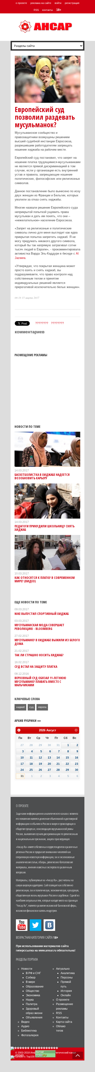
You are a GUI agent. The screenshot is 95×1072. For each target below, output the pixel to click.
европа (42, 707)
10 (22, 757)
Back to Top (77, 1055)
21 (58, 763)
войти (58, 3)
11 (31, 757)
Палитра (31, 1004)
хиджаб (20, 707)
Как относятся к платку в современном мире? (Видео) (45, 579)
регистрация (72, 3)
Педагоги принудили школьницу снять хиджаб (44, 528)
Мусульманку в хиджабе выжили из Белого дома (47, 642)
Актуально (63, 968)
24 (22, 769)
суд (31, 707)
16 (76, 757)
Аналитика (68, 973)
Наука (30, 999)
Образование (35, 986)
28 (58, 769)
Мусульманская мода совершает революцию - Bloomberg (39, 627)
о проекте (21, 3)
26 (40, 769)
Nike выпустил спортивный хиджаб (42, 613)
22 (67, 763)
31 (22, 776)
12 (40, 757)
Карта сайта (64, 1021)
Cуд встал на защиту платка (36, 666)
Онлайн (66, 995)
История (66, 991)
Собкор (31, 977)
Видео (25, 1021)
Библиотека (29, 1030)
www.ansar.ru (47, 950)
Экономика (33, 995)
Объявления (34, 1017)
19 (40, 763)
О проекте (62, 999)
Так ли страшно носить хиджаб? (39, 655)
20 (49, 763)
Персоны (67, 977)
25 (31, 769)
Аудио (25, 1026)
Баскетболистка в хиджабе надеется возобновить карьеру (42, 476)
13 (49, 757)
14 (58, 757)
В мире (30, 982)
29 (67, 769)
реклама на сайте (40, 3)
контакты (47, 10)
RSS (36, 10)
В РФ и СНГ (33, 973)
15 (67, 757)
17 (22, 763)
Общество (32, 991)
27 (49, 769)
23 (76, 763)
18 (31, 763)
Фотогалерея (30, 1035)
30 (76, 769)
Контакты (62, 1017)
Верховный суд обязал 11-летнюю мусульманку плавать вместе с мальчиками (40, 681)
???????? (41, 323)
